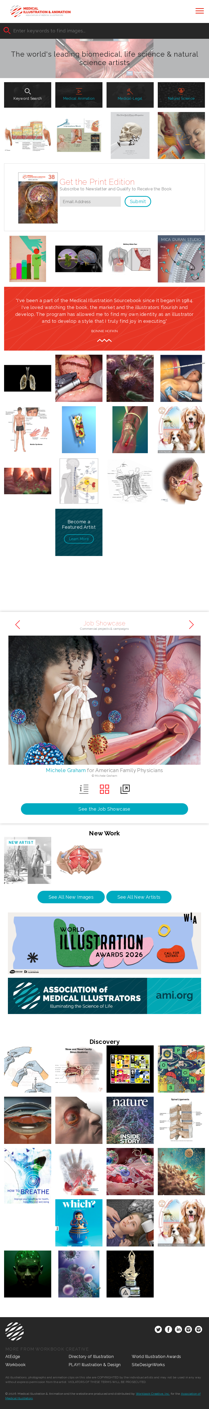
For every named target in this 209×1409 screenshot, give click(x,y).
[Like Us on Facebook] (168, 1330)
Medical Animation (79, 98)
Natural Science (181, 98)
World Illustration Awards (156, 1356)
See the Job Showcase (104, 809)
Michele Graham (66, 770)
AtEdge (12, 1356)
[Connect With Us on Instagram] (188, 1330)
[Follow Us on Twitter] (158, 1330)
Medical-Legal (130, 98)
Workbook (15, 1364)
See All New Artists (139, 897)
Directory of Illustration (91, 1356)
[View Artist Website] (189, 232)
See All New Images (71, 897)
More (79, 539)
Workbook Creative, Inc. (153, 1393)
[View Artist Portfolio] (174, 232)
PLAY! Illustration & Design (95, 1364)
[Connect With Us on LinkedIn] (178, 1330)
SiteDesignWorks (148, 1364)
